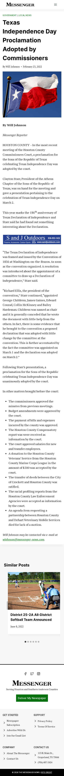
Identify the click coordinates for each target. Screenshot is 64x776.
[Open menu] (55, 4)
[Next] (54, 605)
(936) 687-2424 (45, 762)
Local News (25, 15)
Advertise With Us (16, 730)
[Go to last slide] (9, 605)
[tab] (25, 642)
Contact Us (12, 758)
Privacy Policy (45, 721)
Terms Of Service (46, 726)
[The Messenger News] (20, 4)
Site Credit (46, 772)
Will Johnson (13, 66)
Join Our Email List (16, 735)
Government (10, 15)
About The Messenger (18, 753)
